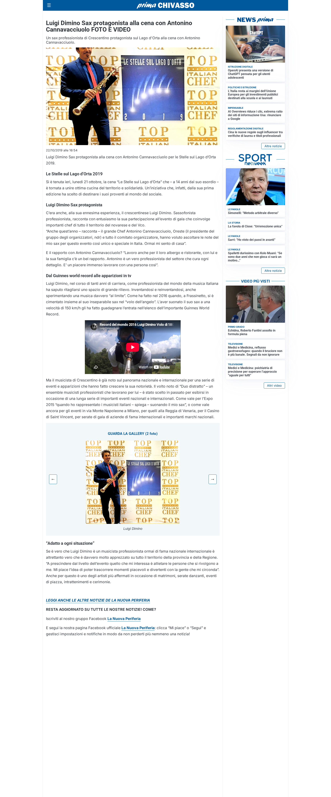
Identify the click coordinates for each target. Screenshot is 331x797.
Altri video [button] (274, 385)
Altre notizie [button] (273, 146)
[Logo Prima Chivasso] (165, 5)
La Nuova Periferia (138, 628)
